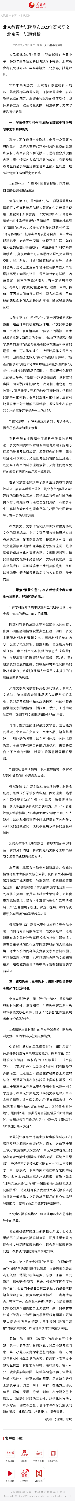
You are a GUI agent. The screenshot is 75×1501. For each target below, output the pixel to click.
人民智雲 (24, 1481)
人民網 (4, 15)
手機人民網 (38, 1461)
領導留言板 (52, 1461)
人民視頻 (10, 1481)
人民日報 (10, 1461)
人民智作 (38, 1481)
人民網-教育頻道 (53, 45)
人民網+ (24, 1461)
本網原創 (25, 15)
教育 (14, 15)
